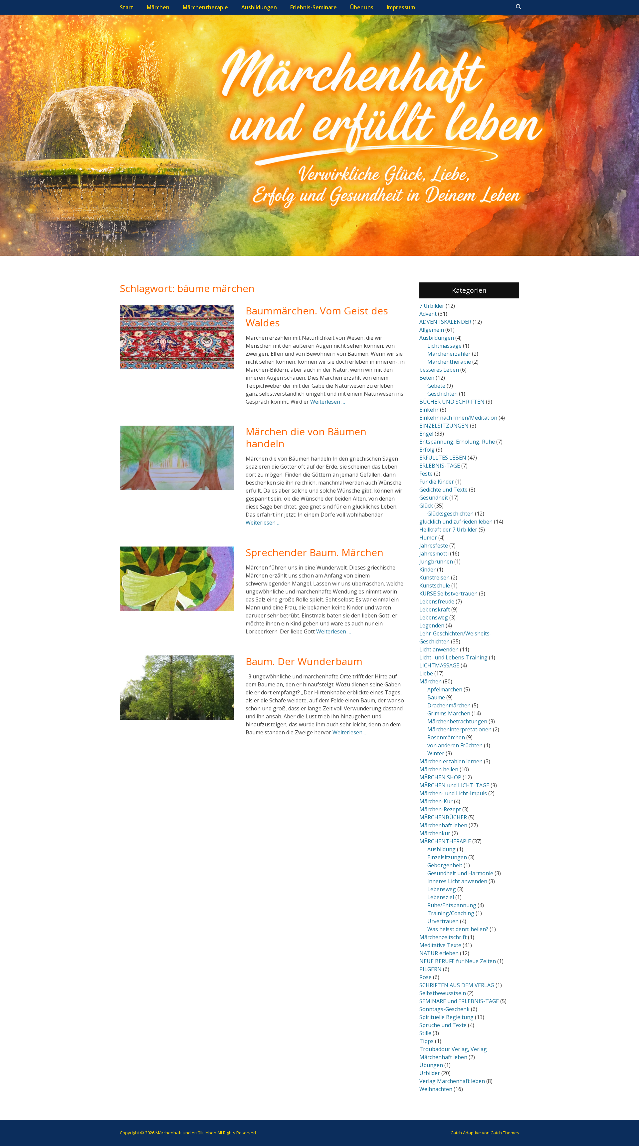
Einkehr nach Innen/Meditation (458, 417)
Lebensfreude (436, 601)
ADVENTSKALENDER (445, 321)
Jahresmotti (434, 553)
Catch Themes (505, 1133)
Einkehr (429, 409)
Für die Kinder (436, 481)
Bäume (436, 697)
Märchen (158, 7)
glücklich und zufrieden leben (456, 521)
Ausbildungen (259, 7)
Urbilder (429, 1073)
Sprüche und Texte (443, 1025)
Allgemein (431, 329)
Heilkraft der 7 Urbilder (448, 529)
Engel (426, 433)
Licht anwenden (439, 649)
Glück (426, 505)
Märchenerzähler (449, 353)
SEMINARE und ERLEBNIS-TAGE (459, 1001)
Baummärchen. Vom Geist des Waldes (317, 316)
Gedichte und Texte (443, 489)
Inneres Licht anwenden (457, 881)
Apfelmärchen (444, 689)
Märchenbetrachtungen (457, 721)
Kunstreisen (434, 577)
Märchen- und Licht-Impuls (453, 793)
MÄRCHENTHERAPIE (445, 841)
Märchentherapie (205, 7)
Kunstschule (434, 585)
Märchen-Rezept (440, 809)
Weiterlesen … (327, 401)
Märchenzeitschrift (443, 937)
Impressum (401, 7)
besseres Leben (439, 369)
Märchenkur (434, 833)
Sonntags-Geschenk (444, 1009)
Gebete (436, 385)
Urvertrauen (443, 921)
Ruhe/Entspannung (451, 905)
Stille (425, 1033)
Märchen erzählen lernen (451, 761)
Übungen (431, 1065)
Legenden (431, 625)
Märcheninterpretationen (459, 729)
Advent (428, 313)
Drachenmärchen (449, 705)
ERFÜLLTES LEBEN (442, 457)
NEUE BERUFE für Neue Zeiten (457, 961)
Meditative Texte (440, 945)
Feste (426, 473)
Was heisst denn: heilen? (457, 929)
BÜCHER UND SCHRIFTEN (452, 401)
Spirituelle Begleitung (446, 1017)
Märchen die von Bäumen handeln (306, 437)
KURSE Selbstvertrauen (448, 593)
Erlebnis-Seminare (313, 7)
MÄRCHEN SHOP (440, 777)
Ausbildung (441, 849)
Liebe (426, 673)
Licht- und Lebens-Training (453, 657)
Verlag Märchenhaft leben (452, 1081)
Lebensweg (433, 617)
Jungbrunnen (436, 561)
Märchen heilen (438, 769)
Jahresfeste (433, 545)
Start (126, 7)
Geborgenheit (444, 865)
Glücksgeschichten (450, 513)
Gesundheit (433, 497)
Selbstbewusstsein (442, 993)
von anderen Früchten (455, 745)
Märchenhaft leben (443, 825)
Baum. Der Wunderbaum (304, 661)
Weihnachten (435, 1089)
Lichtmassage (444, 345)
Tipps (426, 1041)
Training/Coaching (450, 913)
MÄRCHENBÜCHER (443, 817)
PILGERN (430, 969)
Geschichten (442, 393)
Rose (425, 977)
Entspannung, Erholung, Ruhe (457, 441)
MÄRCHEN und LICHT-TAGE (454, 785)
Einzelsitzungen (447, 857)
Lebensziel (440, 897)
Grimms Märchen (448, 713)
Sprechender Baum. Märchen (314, 552)
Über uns (361, 7)
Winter (435, 753)
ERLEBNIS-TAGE (439, 465)
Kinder (427, 569)
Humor (428, 537)
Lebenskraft (434, 609)
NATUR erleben (439, 953)
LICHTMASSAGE (439, 665)
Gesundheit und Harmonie (460, 873)
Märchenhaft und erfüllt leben (185, 1133)
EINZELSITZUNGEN (444, 425)
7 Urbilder (431, 305)
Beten (426, 377)
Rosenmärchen (446, 737)
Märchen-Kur (436, 801)
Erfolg (427, 449)
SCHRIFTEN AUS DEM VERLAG (456, 985)
